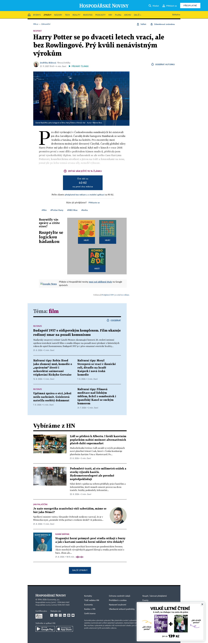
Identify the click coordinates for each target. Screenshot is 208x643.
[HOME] (29, 15)
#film (44, 210)
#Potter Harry (57, 210)
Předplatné (190, 5)
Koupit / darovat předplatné (154, 596)
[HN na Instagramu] (60, 615)
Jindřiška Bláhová (48, 62)
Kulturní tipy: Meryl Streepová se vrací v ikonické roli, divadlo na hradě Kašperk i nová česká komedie (96, 367)
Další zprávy (79, 570)
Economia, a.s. (53, 600)
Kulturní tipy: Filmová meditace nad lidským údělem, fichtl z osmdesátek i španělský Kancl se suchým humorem (96, 396)
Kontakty (88, 596)
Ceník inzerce (90, 614)
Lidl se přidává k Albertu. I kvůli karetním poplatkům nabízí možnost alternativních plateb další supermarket (98, 440)
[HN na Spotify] (68, 615)
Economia (88, 605)
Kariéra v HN (89, 609)
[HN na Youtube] (73, 615)
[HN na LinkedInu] (64, 615)
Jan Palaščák (40, 504)
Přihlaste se (94, 202)
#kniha (84, 210)
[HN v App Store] (64, 629)
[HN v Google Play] (45, 629)
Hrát (86, 240)
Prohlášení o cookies (117, 600)
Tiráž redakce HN (91, 600)
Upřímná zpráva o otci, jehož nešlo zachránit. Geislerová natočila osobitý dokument (52, 397)
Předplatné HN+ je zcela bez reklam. (115, 295)
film (54, 311)
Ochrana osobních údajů (119, 596)
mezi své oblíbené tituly (100, 281)
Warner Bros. (97, 123)
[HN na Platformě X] (51, 615)
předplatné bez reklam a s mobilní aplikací (84, 194)
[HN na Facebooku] (56, 615)
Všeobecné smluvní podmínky (122, 609)
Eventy (145, 600)
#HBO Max (72, 210)
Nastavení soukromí (117, 605)
